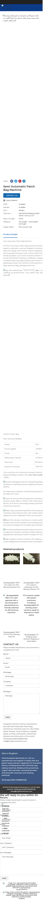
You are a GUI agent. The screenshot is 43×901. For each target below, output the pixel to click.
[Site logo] (9, 8)
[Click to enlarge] (7, 174)
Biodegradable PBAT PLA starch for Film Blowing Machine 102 (11, 585)
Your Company (6, 843)
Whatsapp (7, 672)
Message (7, 691)
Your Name (5, 806)
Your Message (6, 853)
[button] (11, 181)
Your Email (4, 834)
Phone (2, 825)
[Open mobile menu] (40, 7)
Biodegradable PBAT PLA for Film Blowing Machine (11, 634)
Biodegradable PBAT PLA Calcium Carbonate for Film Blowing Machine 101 (31, 586)
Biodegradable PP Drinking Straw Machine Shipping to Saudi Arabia (31, 638)
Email (6, 663)
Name (6, 654)
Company (7, 682)
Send (8, 717)
